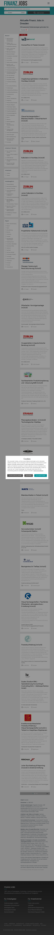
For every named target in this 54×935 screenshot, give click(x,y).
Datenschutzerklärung (38, 470)
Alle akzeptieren (40, 475)
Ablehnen (28, 475)
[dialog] (27, 467)
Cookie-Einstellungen (15, 475)
